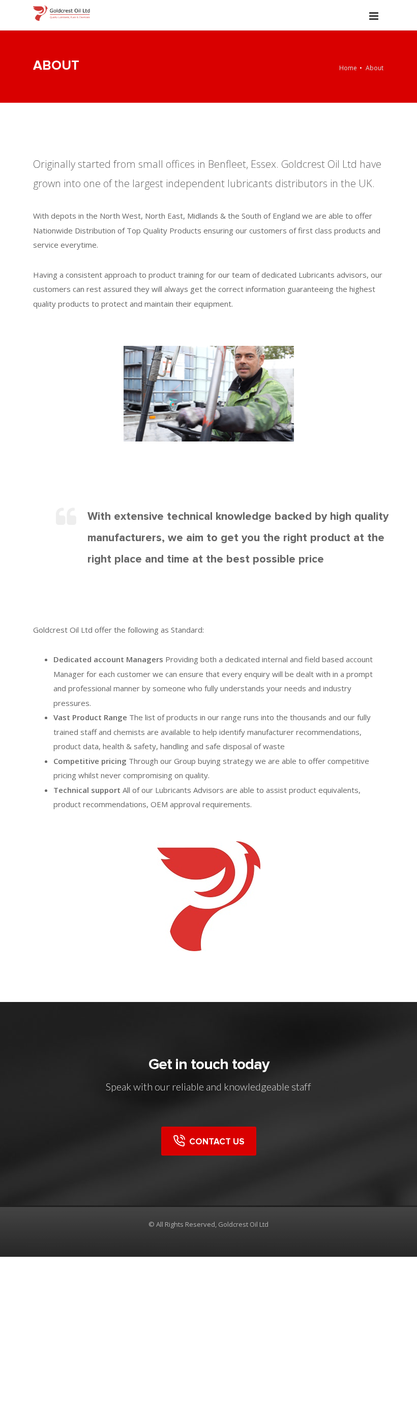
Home (348, 68)
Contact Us (215, 1141)
